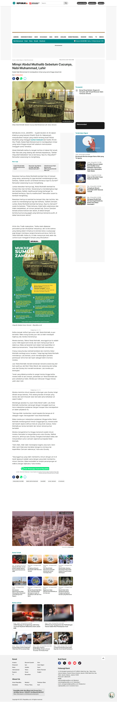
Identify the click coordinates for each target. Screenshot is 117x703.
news (56, 37)
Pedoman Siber (41, 682)
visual (90, 37)
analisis (63, 37)
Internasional (15, 669)
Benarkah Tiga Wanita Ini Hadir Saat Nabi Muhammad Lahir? (35, 167)
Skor (38, 662)
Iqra (26, 665)
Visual (26, 672)
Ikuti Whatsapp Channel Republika (36, 469)
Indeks (101, 37)
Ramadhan (28, 674)
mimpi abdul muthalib (18, 481)
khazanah (43, 37)
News (13, 667)
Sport (38, 667)
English (39, 672)
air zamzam (61, 481)
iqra (50, 37)
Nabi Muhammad (18, 41)
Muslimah (42, 41)
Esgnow (14, 672)
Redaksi (27, 682)
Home (13, 60)
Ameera (14, 662)
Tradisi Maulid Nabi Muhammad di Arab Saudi (19, 167)
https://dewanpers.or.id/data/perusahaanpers (26, 694)
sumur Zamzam (36, 140)
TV (96, 37)
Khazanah (15, 665)
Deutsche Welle (82, 3)
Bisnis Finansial (73, 37)
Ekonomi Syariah (26, 37)
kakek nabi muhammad (32, 481)
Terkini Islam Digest (81, 133)
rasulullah (43, 481)
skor (36, 37)
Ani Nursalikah (19, 75)
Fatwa (31, 41)
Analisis (27, 667)
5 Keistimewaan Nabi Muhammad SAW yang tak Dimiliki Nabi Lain (50, 168)
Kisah (26, 41)
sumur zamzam (52, 481)
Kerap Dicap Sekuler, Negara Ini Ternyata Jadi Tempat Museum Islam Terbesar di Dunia (91, 91)
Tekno (26, 669)
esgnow (83, 37)
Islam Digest (20, 60)
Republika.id (92, 3)
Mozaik (36, 41)
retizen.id (101, 3)
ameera (16, 37)
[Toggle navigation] (14, 3)
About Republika (16, 682)
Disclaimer (15, 685)
